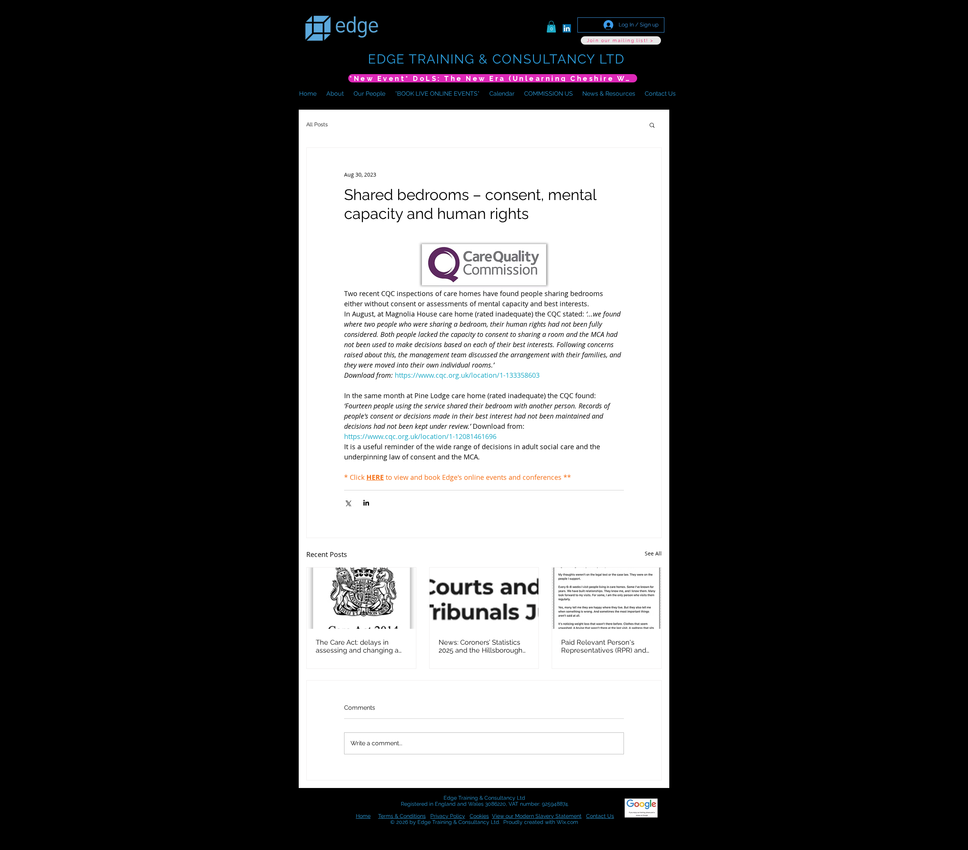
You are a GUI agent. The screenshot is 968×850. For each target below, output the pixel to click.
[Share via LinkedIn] (366, 502)
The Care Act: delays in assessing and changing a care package (357, 646)
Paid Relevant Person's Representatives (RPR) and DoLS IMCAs (603, 646)
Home (363, 816)
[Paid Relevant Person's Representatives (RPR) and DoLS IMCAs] (606, 598)
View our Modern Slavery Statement (537, 816)
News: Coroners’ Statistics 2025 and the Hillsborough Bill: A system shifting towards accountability (481, 646)
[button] (551, 27)
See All (653, 553)
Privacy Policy (447, 816)
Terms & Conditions (402, 816)
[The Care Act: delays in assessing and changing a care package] (361, 598)
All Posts (317, 124)
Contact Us (600, 816)
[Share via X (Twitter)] (347, 502)
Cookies (479, 816)
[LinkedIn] (567, 28)
